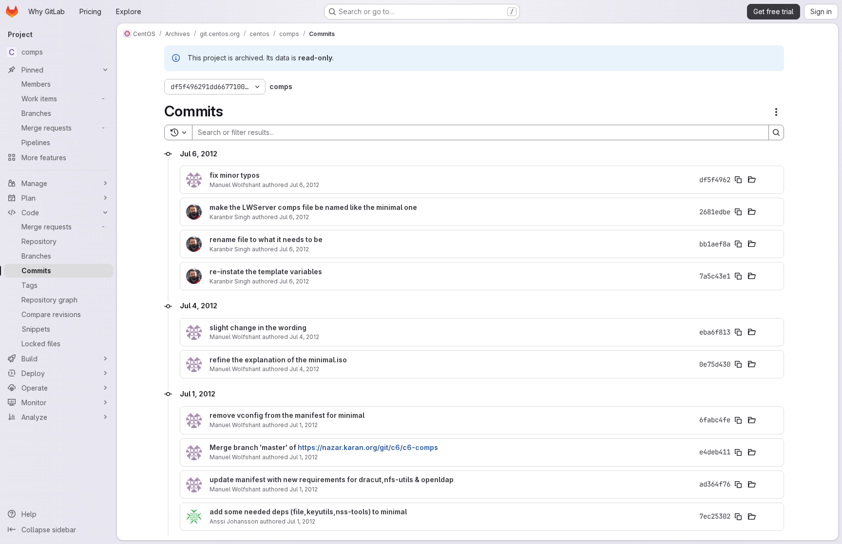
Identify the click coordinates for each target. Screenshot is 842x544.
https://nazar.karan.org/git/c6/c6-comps (368, 447)
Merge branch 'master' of (324, 447)
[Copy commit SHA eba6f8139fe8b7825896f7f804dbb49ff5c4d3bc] (738, 332)
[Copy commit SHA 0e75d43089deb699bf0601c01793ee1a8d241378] (738, 364)
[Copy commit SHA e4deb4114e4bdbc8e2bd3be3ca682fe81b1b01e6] (738, 452)
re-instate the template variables (266, 272)
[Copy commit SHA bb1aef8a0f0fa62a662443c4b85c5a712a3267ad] (738, 244)
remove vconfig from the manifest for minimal (287, 415)
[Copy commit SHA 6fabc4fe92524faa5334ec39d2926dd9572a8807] (738, 420)
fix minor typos (235, 175)
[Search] (776, 132)
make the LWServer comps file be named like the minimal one (313, 207)
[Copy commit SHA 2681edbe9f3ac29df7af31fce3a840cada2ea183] (738, 212)
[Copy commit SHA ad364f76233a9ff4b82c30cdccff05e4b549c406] (738, 484)
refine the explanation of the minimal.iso (278, 360)
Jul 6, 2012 (304, 184)
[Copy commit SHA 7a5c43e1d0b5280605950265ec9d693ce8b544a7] (738, 276)
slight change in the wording (258, 328)
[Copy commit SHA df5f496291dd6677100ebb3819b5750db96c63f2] (738, 180)
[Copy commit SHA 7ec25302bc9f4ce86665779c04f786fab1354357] (738, 517)
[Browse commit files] (752, 180)
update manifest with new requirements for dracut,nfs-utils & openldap (332, 480)
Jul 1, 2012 (303, 425)
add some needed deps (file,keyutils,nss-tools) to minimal (308, 512)
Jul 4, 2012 (304, 336)
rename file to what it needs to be (266, 240)
